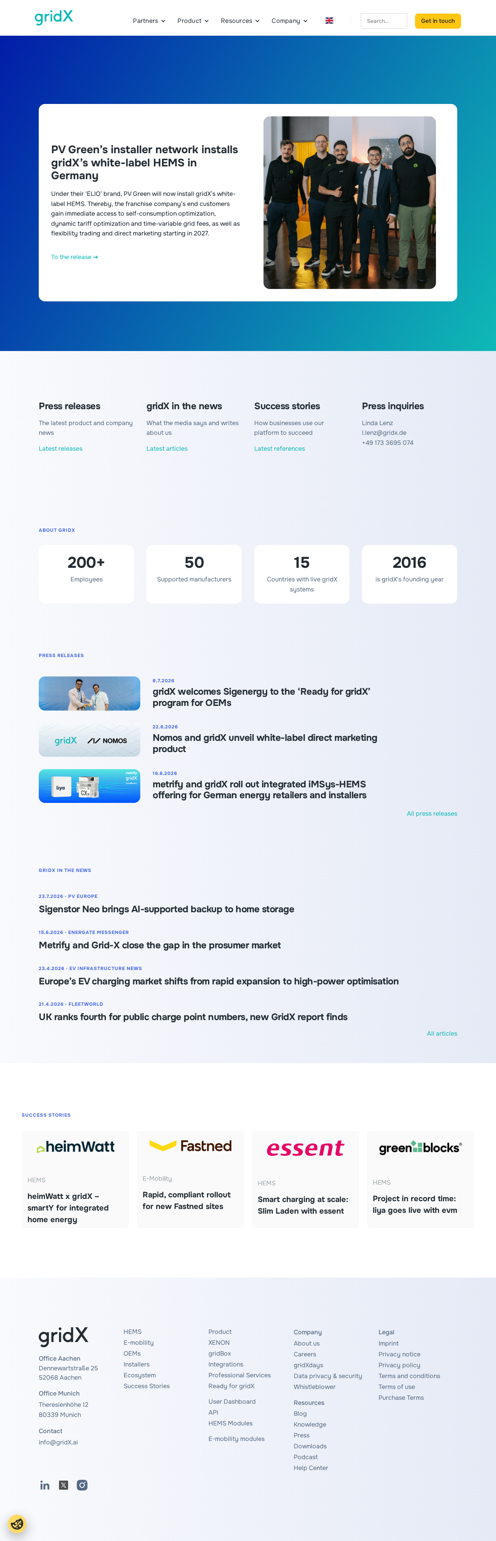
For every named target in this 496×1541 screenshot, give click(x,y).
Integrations (225, 1364)
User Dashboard (232, 1401)
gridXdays (308, 1365)
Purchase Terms (401, 1398)
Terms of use (397, 1387)
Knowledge (310, 1424)
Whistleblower (315, 1387)
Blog (300, 1414)
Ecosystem (140, 1375)
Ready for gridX (231, 1386)
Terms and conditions (409, 1376)
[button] (149, 21)
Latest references (279, 448)
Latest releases (61, 448)
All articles (442, 1033)
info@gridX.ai (58, 1442)
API (213, 1412)
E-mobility (139, 1343)
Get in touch (438, 21)
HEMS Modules (230, 1423)
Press (302, 1435)
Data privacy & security (328, 1376)
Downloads (310, 1446)
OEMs (132, 1353)
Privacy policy (399, 1365)
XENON (219, 1343)
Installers (137, 1364)
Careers (305, 1354)
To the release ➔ (74, 257)
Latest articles (167, 448)
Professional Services (239, 1375)
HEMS (132, 1332)
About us (307, 1343)
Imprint (389, 1343)
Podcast (306, 1457)
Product (220, 1332)
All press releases (432, 813)
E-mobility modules (236, 1439)
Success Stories (147, 1386)
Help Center (311, 1468)
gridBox (219, 1353)
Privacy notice (399, 1354)
